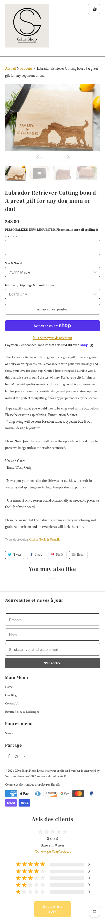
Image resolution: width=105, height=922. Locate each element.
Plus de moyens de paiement (52, 338)
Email (80, 555)
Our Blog (11, 695)
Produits (26, 68)
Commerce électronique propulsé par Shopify (32, 785)
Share (38, 555)
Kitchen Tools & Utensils (44, 540)
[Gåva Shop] (27, 28)
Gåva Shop (21, 771)
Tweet (17, 555)
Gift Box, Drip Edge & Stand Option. (30, 285)
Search (9, 733)
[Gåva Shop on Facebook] (9, 756)
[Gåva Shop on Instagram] (17, 756)
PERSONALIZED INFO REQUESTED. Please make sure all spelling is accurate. (51, 233)
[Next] (66, 156)
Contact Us (12, 704)
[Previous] (38, 156)
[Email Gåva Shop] (25, 756)
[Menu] (84, 9)
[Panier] (95, 9)
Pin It (59, 555)
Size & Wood (13, 263)
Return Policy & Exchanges (22, 712)
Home (8, 687)
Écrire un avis (52, 909)
